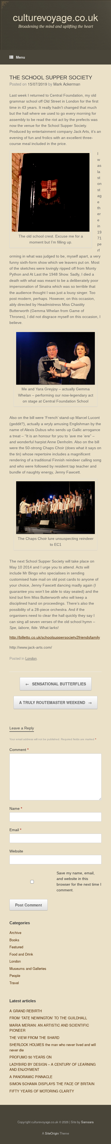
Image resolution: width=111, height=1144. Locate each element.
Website (16, 851)
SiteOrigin (52, 1133)
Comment (19, 749)
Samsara (87, 1122)
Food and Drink (21, 954)
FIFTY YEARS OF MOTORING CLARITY (41, 1091)
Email (15, 830)
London (31, 658)
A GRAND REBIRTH (25, 1010)
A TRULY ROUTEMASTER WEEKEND (55, 702)
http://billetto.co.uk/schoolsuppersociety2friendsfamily (54, 637)
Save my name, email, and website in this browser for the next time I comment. (79, 881)
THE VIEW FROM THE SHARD (34, 1037)
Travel (14, 982)
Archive (15, 932)
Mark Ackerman (66, 84)
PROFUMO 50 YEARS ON (30, 1057)
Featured (16, 946)
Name (15, 808)
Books (14, 939)
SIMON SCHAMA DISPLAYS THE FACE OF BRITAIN (51, 1083)
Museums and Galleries (27, 968)
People (14, 975)
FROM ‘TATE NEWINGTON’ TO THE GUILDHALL (48, 1017)
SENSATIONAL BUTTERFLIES (55, 683)
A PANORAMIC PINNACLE (31, 1076)
